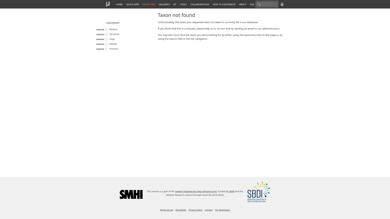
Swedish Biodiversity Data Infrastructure (196, 191)
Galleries (164, 4)
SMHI (231, 191)
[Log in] (282, 4)
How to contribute (224, 4)
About (242, 4)
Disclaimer (181, 210)
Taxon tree (149, 4)
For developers (222, 210)
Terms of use (166, 210)
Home (119, 4)
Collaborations (199, 4)
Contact (209, 210)
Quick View (132, 4)
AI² (174, 4)
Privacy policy (195, 210)
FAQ (252, 4)
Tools (183, 4)
